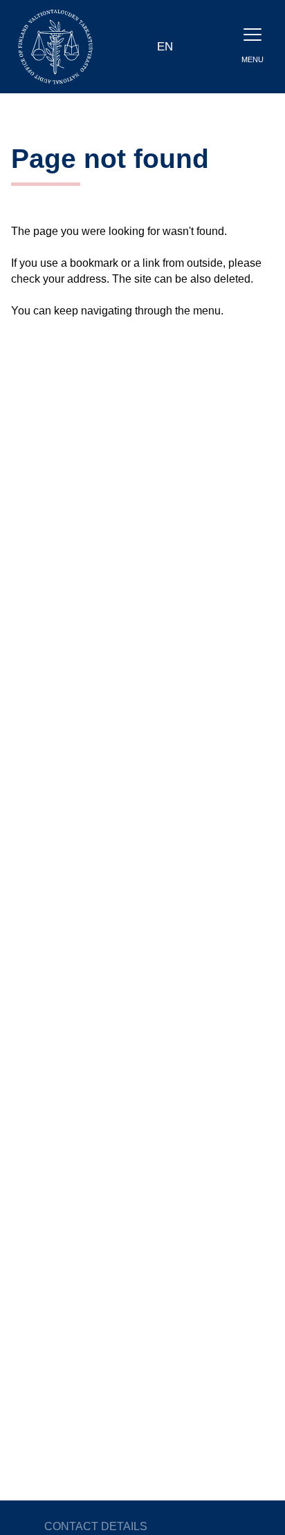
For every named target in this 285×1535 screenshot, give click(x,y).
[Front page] (55, 46)
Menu (252, 59)
